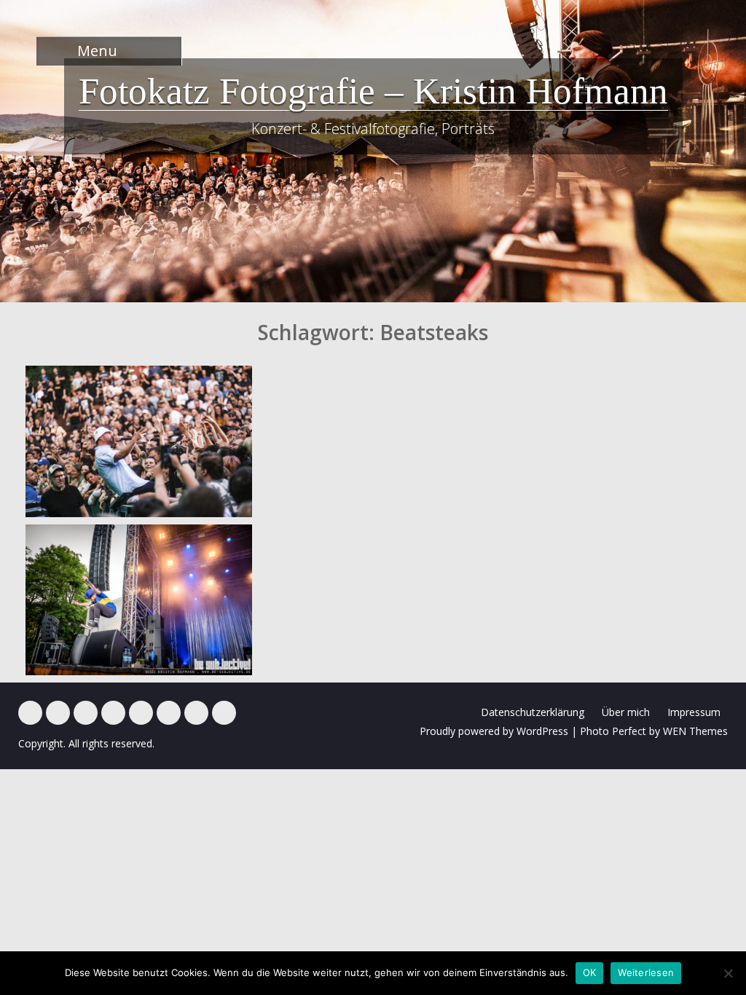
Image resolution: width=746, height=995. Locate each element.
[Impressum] (196, 713)
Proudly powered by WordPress (494, 731)
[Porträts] (141, 713)
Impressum (694, 712)
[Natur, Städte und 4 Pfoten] (58, 713)
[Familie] (86, 713)
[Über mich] (169, 713)
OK (590, 972)
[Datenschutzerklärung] (224, 713)
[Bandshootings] (113, 713)
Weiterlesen (646, 972)
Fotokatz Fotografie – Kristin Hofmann (373, 91)
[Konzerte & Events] (30, 713)
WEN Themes (695, 731)
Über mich (626, 712)
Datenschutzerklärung (532, 712)
